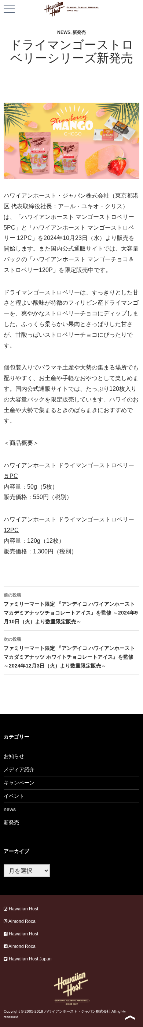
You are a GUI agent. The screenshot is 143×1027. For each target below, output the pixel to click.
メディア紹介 (19, 769)
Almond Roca (22, 921)
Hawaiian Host (23, 908)
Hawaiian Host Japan (30, 959)
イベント (14, 796)
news (63, 32)
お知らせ (14, 756)
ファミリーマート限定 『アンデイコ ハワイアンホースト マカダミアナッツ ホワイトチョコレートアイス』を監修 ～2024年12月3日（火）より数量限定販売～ (69, 653)
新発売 (79, 32)
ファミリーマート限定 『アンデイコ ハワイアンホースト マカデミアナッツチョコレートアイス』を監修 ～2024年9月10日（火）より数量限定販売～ (71, 608)
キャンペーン (19, 783)
